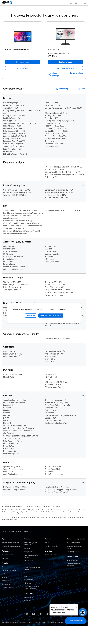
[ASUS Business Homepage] (7, 2)
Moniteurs (5, 577)
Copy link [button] (81, 89)
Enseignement (28, 551)
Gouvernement (28, 580)
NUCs (4, 574)
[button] (71, 2)
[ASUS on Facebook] (47, 614)
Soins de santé (28, 560)
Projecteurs (5, 580)
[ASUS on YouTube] (34, 614)
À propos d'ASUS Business (10, 543)
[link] (22, 68)
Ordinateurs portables (9, 567)
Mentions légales (40, 622)
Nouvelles (27, 601)
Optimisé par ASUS (73, 551)
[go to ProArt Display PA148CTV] (22, 36)
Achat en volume (72, 560)
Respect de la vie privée (56, 622)
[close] (78, 306)
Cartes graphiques (8, 587)
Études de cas (28, 597)
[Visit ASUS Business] (8, 531)
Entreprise (27, 548)
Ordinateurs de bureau (9, 570)
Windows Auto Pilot (51, 546)
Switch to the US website (50, 315)
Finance (26, 576)
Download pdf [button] (64, 89)
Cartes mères (6, 584)
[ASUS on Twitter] (40, 614)
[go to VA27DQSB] (65, 36)
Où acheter (5, 558)
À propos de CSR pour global (11, 546)
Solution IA (27, 583)
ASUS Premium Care (73, 543)
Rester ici (31, 315)
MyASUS (48, 543)
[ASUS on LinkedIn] (27, 614)
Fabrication (27, 564)
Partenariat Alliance (8, 555)
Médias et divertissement (32, 573)
